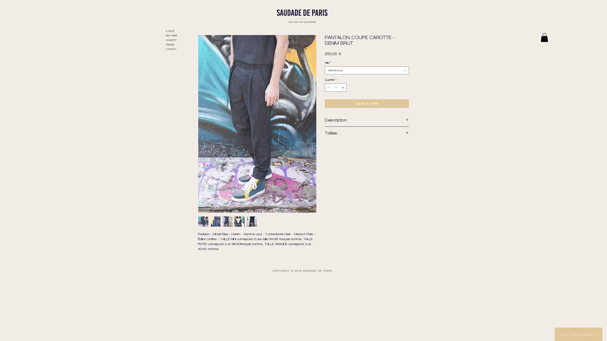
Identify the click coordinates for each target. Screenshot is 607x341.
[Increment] (343, 87)
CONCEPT (171, 40)
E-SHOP (170, 31)
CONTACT (171, 49)
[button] (544, 37)
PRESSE (170, 44)
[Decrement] (328, 87)
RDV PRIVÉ (171, 35)
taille (328, 62)
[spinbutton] (336, 87)
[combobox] (367, 70)
